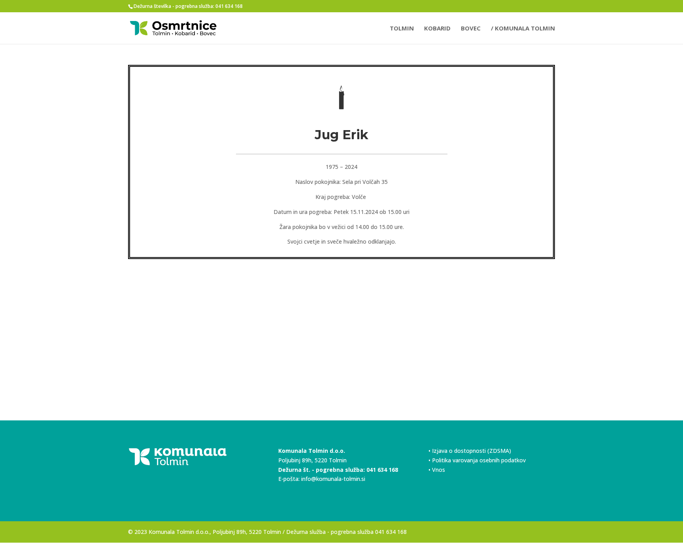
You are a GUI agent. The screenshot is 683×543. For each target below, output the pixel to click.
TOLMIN (402, 28)
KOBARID (437, 28)
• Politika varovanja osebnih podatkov (477, 460)
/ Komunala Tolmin (523, 28)
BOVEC (471, 28)
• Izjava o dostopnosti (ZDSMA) (469, 450)
